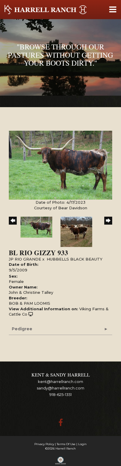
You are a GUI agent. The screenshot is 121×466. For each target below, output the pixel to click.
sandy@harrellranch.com (60, 388)
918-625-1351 (60, 394)
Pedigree (22, 328)
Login (82, 444)
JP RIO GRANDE (25, 259)
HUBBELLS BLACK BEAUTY (74, 259)
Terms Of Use (66, 444)
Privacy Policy (44, 444)
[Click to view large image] (60, 164)
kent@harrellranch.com (60, 381)
